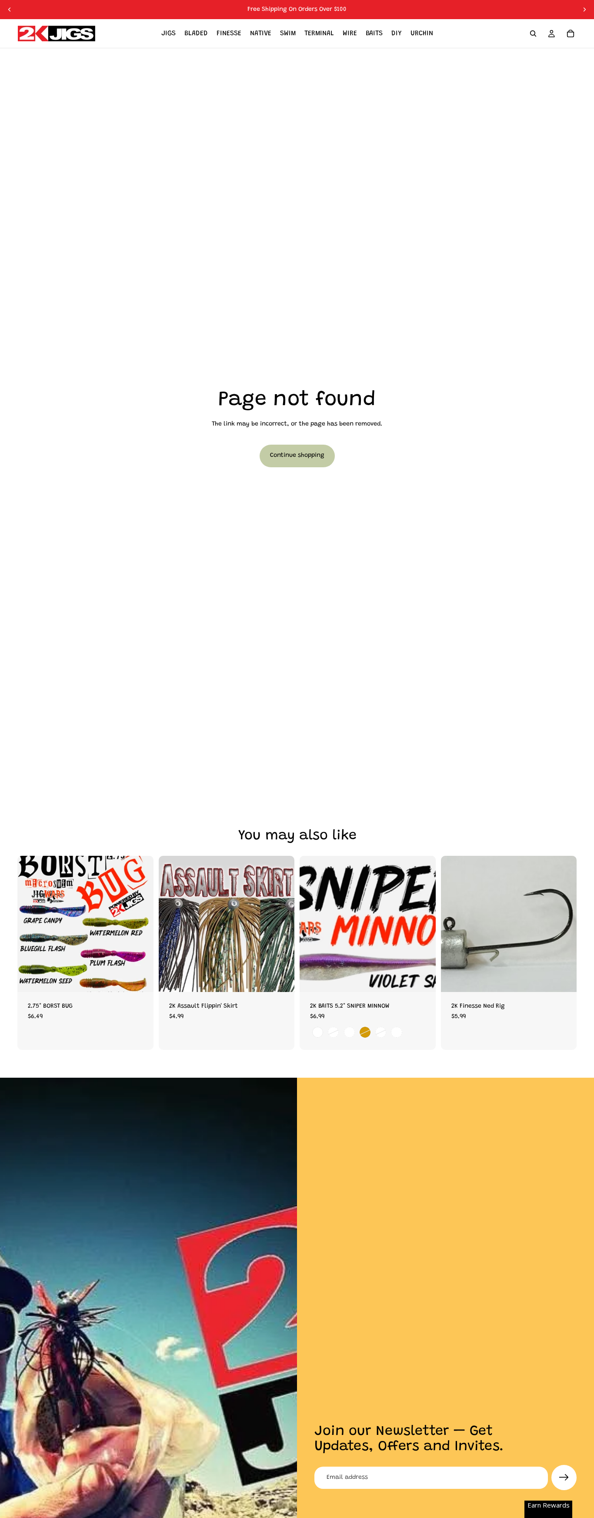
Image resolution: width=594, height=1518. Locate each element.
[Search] (533, 33)
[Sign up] (564, 1477)
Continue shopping (297, 455)
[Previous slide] (9, 9)
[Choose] (140, 978)
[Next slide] (584, 9)
